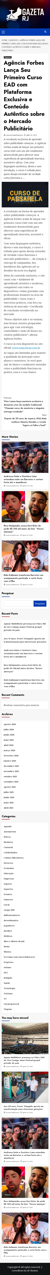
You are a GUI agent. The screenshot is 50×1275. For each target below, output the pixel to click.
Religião (8, 977)
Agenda (7, 826)
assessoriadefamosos (14, 135)
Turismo (8, 993)
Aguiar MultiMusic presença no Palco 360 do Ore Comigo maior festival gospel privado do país (25, 626)
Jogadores (9, 925)
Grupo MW (9, 910)
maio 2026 (9, 740)
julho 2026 (9, 729)
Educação (9, 873)
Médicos (8, 936)
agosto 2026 (10, 724)
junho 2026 (9, 734)
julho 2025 (9, 792)
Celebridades (10, 852)
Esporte (8, 883)
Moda (6, 946)
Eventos (8, 894)
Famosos (8, 57)
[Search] (45, 31)
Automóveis (10, 831)
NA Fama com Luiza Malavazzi (19, 957)
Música (7, 951)
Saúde (7, 983)
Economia (9, 868)
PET (6, 972)
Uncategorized (11, 1004)
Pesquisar (8, 593)
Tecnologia (9, 988)
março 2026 (9, 750)
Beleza (7, 836)
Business (8, 842)
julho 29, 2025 (31, 135)
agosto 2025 (10, 787)
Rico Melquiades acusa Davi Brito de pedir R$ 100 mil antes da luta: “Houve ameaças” (24, 528)
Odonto (7, 967)
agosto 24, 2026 (27, 486)
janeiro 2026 (10, 760)
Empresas (9, 878)
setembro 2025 (11, 781)
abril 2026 (8, 745)
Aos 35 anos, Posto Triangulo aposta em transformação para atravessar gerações (25, 640)
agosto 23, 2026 (27, 535)
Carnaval (8, 847)
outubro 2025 (10, 776)
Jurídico (8, 930)
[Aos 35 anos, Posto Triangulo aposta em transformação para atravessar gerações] (25, 1087)
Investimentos (11, 920)
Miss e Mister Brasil (14, 941)
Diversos (8, 863)
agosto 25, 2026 (27, 1066)
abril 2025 (8, 807)
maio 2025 (9, 802)
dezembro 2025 (11, 766)
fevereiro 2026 (11, 755)
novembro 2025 (11, 771)
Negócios (8, 962)
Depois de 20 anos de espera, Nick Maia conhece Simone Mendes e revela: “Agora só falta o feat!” (25, 420)
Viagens (8, 1009)
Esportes (8, 889)
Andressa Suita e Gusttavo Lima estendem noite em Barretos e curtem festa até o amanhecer (23, 479)
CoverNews (17, 1270)
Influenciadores (12, 915)
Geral (6, 904)
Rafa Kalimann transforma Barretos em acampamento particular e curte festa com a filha (23, 578)
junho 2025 (9, 797)
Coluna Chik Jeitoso (14, 857)
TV (5, 998)
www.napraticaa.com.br (26, 347)
